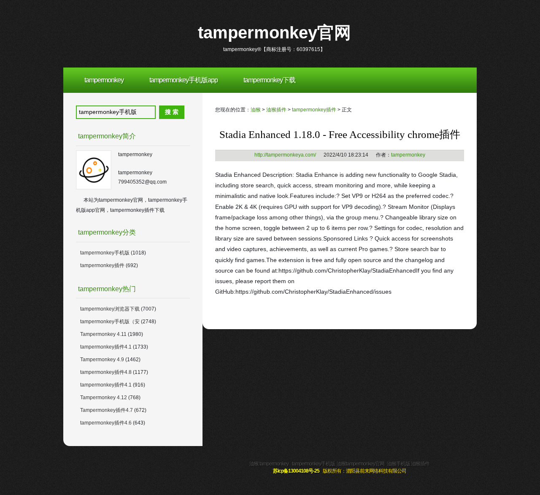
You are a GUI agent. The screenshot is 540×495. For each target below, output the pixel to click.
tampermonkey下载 (269, 80)
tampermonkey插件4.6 (106, 423)
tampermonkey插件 (314, 110)
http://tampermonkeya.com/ (285, 155)
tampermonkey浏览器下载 (110, 309)
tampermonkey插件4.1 (106, 347)
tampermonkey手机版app (183, 80)
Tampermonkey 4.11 (103, 334)
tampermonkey (104, 80)
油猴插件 (276, 110)
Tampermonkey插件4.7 (106, 410)
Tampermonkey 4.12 (103, 397)
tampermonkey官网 (274, 32)
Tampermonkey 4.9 (102, 359)
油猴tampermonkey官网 (360, 464)
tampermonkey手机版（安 (110, 322)
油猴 (256, 110)
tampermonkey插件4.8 (106, 372)
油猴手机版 (398, 464)
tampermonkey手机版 (105, 253)
